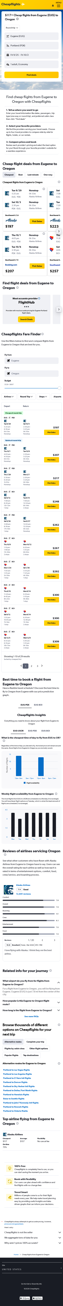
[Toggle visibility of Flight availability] (32, 783)
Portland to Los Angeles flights (17, 1074)
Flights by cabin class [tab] (14, 1048)
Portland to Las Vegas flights (16, 1070)
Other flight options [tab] (38, 1048)
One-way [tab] (48, 175)
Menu (58, 2)
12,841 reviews (23, 894)
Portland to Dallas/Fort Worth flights (20, 1090)
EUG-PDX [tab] (25, 705)
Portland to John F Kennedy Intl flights (21, 1103)
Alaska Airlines (23, 885)
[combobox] (12, 28)
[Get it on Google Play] (25, 1298)
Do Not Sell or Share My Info (31, 1284)
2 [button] (31, 666)
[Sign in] (53, 6)
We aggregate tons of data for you (21, 1237)
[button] (17, 19)
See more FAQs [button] (31, 1016)
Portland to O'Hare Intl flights (17, 1078)
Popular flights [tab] (11, 1055)
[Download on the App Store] (37, 1298)
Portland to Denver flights (15, 1082)
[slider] (59, 388)
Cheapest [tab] (9, 175)
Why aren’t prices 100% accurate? (21, 1243)
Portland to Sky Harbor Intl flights (19, 1086)
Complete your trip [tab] (35, 1042)
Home (16, 1255)
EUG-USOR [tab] (18, 731)
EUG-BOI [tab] (38, 705)
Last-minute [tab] (33, 175)
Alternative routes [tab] (13, 1042)
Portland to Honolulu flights (16, 1094)
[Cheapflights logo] (10, 4)
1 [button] (25, 666)
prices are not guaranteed (13, 1224)
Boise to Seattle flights (13, 1098)
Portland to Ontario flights (15, 1111)
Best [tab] (20, 175)
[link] (26, 319)
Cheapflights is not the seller (18, 1232)
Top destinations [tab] (31, 1055)
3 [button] (37, 666)
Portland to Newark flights (15, 1107)
